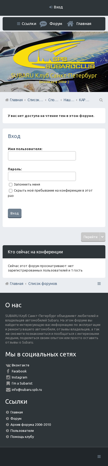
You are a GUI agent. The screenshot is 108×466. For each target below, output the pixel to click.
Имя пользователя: (25, 149)
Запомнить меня (26, 184)
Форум (15, 418)
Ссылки (29, 23)
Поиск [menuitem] (101, 100)
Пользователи (22, 430)
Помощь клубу (22, 436)
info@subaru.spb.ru (27, 389)
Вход (14, 136)
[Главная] (54, 67)
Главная (83, 23)
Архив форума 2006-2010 (30, 424)
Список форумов (42, 283)
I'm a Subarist (22, 383)
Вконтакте (20, 365)
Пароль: (15, 169)
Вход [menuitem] (58, 7)
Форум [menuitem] (56, 23)
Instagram (19, 377)
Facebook (19, 371)
